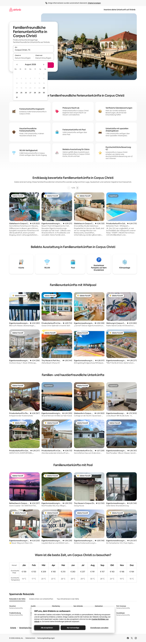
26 (26, 93)
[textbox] (23, 58)
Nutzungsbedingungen (46, 638)
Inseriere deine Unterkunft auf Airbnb (119, 9)
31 (17, 97)
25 (21, 93)
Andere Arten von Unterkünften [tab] (41, 599)
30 (44, 93)
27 (30, 93)
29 (39, 93)
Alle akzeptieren (47, 628)
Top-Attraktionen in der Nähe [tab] (68, 599)
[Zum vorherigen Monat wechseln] (17, 64)
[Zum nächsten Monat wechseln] (43, 64)
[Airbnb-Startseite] (15, 9)
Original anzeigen (94, 3)
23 (44, 88)
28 (35, 93)
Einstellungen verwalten (99, 628)
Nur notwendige (73, 628)
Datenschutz (30, 638)
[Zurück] (69, 188)
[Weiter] (77, 188)
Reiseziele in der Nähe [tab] (17, 599)
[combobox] (33, 50)
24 (17, 93)
